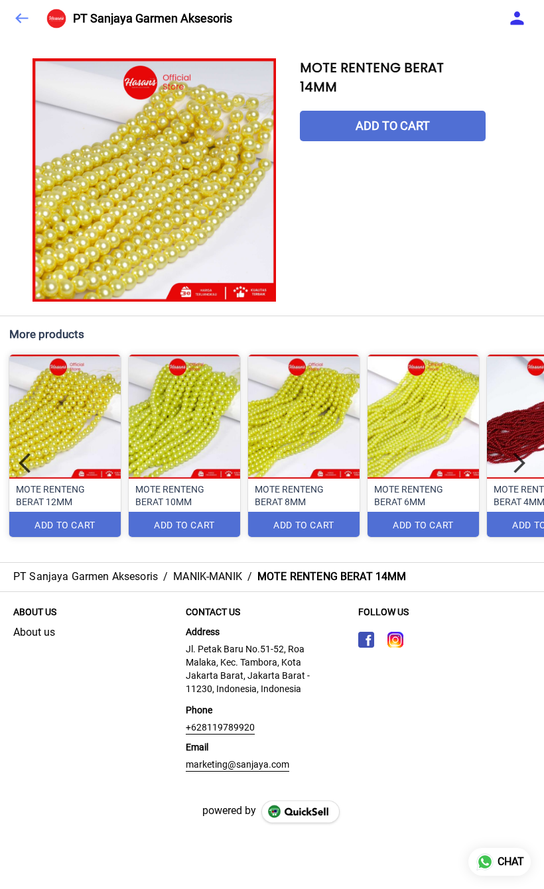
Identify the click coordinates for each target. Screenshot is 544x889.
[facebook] (366, 639)
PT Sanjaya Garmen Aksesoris (152, 18)
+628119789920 (220, 727)
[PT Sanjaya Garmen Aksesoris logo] (56, 19)
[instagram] (395, 639)
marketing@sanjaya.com (237, 764)
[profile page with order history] (517, 18)
